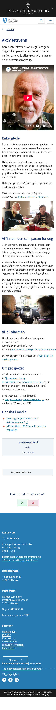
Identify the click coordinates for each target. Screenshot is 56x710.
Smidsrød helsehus (32, 382)
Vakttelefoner (9, 641)
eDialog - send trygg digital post (20, 560)
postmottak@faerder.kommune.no (21, 556)
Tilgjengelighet (10, 674)
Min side (6, 634)
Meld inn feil (8, 631)
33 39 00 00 (13, 538)
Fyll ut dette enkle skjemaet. (33, 196)
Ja (22, 502)
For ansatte (8, 648)
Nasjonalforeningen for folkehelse (23, 399)
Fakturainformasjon (13, 644)
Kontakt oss (8, 638)
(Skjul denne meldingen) (38, 694)
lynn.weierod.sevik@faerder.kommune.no (33, 349)
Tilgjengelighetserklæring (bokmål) (22, 668)
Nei (33, 502)
